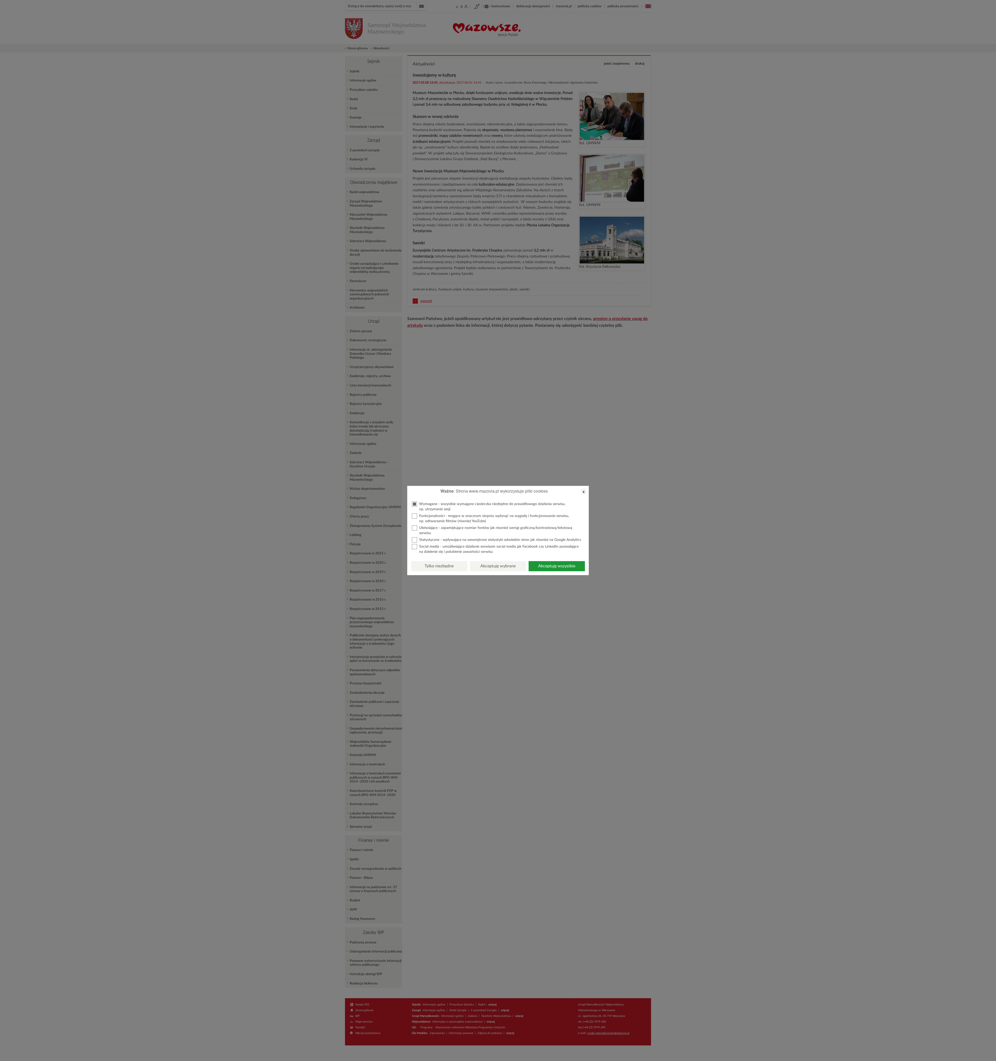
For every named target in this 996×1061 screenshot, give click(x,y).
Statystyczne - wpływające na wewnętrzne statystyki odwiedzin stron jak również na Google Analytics (500, 540)
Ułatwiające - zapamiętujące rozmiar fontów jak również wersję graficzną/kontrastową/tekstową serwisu (495, 530)
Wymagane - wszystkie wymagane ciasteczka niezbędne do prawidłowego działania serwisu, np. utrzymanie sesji (492, 506)
